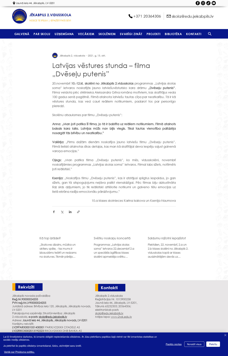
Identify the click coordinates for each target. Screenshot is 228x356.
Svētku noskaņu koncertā (112, 238)
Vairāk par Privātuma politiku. (19, 351)
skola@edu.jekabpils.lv (53, 316)
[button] (41, 34)
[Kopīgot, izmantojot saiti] (78, 211)
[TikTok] (208, 3)
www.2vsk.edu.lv (121, 316)
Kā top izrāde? (50, 238)
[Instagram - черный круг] (203, 3)
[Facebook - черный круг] (198, 3)
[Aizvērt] (225, 335)
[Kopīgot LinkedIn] (70, 211)
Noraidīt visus (194, 344)
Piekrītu (213, 344)
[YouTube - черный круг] (214, 3)
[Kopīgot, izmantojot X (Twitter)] (62, 211)
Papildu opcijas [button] (174, 344)
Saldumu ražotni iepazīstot (167, 238)
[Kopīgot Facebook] (53, 211)
